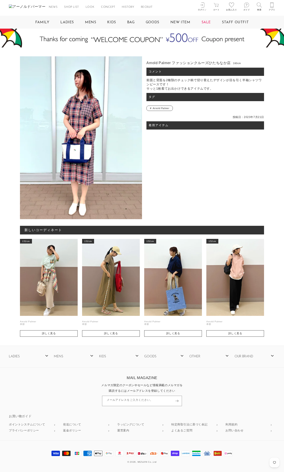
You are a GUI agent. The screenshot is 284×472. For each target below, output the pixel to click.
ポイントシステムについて (27, 424)
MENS (90, 22)
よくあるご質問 (181, 430)
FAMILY (42, 22)
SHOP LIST (71, 7)
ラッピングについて (130, 424)
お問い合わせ (234, 430)
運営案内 (123, 430)
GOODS (152, 22)
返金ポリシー (72, 430)
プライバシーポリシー (24, 430)
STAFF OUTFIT (235, 22)
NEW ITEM (180, 22)
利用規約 (231, 424)
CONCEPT (108, 7)
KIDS (111, 22)
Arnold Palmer (161, 108)
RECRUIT (147, 7)
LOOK (90, 7)
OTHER (194, 356)
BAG (131, 22)
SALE (206, 22)
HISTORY (128, 7)
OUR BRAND (244, 356)
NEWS (53, 7)
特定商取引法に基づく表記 (189, 424)
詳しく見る (49, 333)
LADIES (67, 22)
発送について (72, 424)
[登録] (177, 401)
